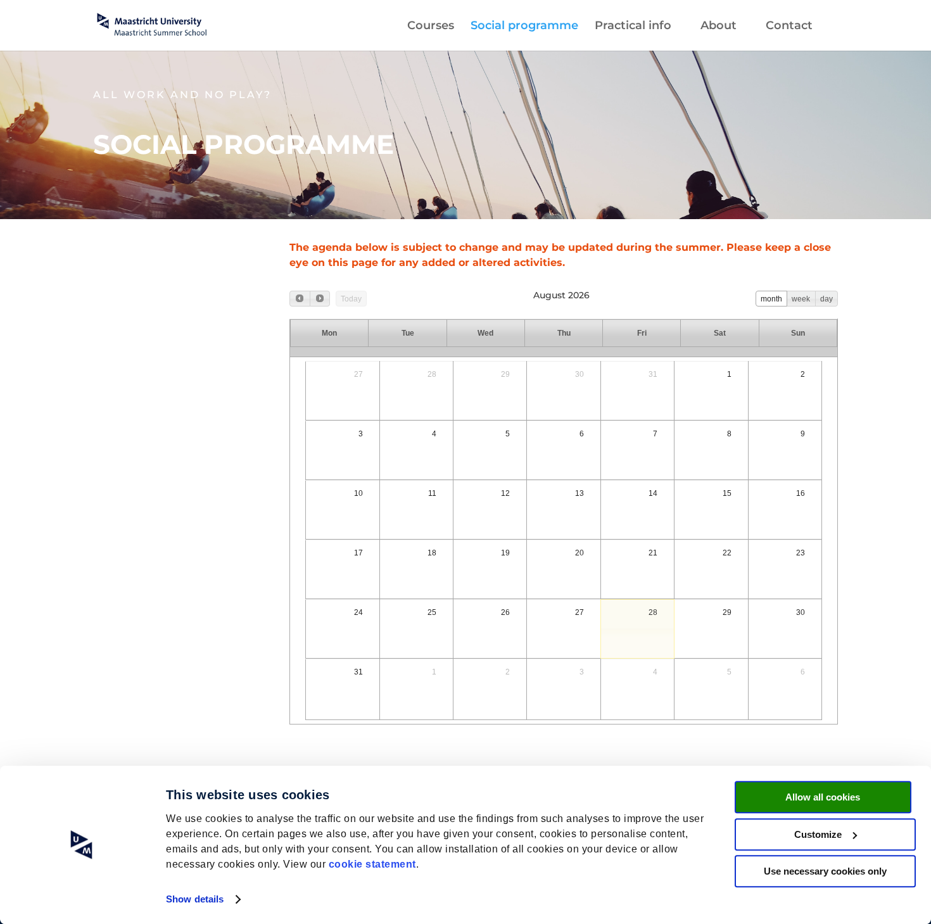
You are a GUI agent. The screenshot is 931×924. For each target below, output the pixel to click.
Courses (430, 26)
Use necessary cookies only (825, 871)
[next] (320, 299)
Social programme (524, 26)
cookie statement (372, 864)
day (826, 298)
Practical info (633, 26)
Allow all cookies (822, 797)
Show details (195, 899)
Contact (789, 26)
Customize (818, 834)
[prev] (299, 299)
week (801, 298)
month (771, 298)
